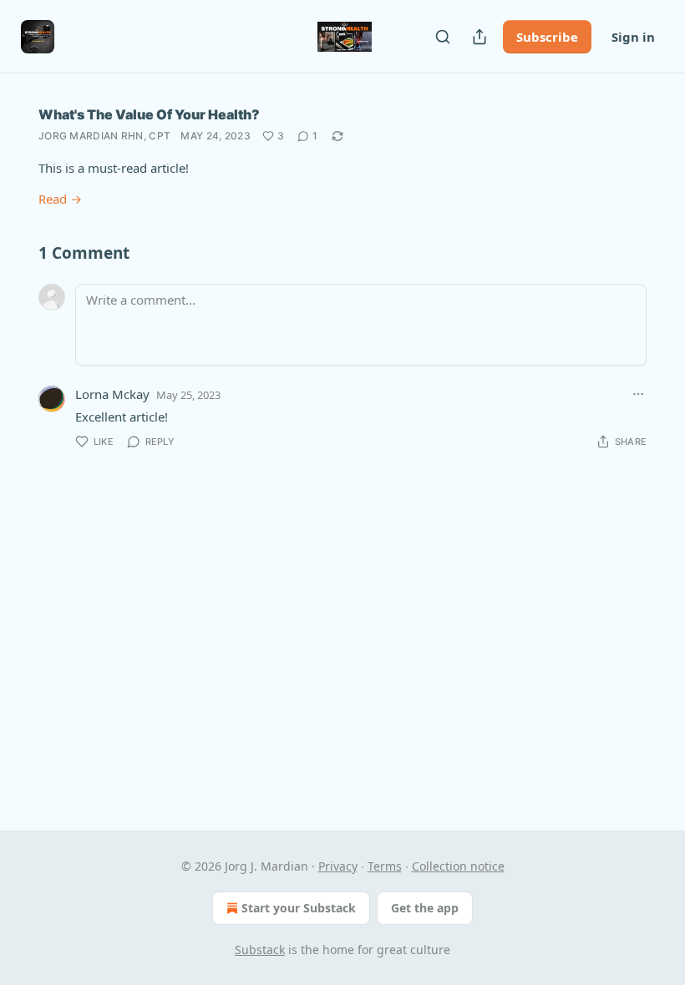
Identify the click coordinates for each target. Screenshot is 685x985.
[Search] (442, 36)
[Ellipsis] (638, 394)
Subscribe (547, 36)
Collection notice (458, 866)
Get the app (425, 908)
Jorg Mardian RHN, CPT (104, 135)
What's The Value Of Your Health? (149, 114)
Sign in (633, 36)
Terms (385, 866)
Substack (260, 949)
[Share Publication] (479, 36)
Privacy (338, 866)
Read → (60, 198)
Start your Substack (298, 908)
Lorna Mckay (112, 394)
